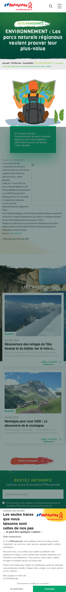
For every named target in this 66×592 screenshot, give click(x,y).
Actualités (28, 63)
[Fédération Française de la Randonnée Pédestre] (18, 5)
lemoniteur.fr (16, 233)
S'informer (16, 63)
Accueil (6, 63)
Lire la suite (49, 362)
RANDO (9, 334)
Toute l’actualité (28, 460)
